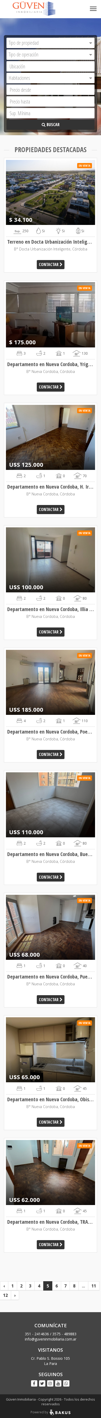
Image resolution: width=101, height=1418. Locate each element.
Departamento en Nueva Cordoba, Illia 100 (50, 609)
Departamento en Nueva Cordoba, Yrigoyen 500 (50, 364)
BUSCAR (53, 124)
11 (93, 1286)
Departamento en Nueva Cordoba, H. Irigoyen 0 (50, 486)
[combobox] (50, 43)
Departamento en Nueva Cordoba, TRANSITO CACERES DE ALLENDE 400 (50, 1221)
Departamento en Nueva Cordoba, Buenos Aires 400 (50, 854)
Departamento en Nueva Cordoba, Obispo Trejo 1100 (50, 1099)
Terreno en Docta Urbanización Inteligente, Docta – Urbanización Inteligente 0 (50, 241)
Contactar (49, 264)
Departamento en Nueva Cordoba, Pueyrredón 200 (50, 976)
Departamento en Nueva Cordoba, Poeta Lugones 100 (50, 731)
